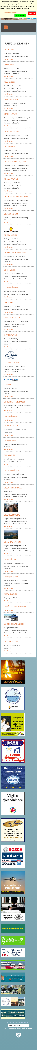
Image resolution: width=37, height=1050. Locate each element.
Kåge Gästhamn (9, 49)
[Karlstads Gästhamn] (18, 229)
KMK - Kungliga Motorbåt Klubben (14, 402)
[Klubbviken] (18, 380)
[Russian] (25, 1022)
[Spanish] (28, 1022)
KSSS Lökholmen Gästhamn (12, 515)
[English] (11, 1022)
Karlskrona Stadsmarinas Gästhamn (16, 196)
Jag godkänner (20, 15)
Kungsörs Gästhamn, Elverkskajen (15, 606)
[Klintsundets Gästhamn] (18, 355)
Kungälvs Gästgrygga (11, 577)
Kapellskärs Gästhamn (11, 99)
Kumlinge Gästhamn (10, 559)
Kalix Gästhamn (9, 65)
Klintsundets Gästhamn (11, 362)
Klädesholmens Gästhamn (12, 317)
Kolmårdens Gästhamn (11, 425)
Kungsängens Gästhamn (11, 594)
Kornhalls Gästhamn (10, 455)
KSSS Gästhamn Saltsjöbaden (13, 488)
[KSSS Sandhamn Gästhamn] (18, 534)
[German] (17, 1022)
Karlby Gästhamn (9, 146)
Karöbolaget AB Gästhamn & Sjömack (16, 252)
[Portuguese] (22, 1022)
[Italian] (20, 1022)
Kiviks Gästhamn (9, 302)
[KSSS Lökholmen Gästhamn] (18, 507)
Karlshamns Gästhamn (11, 179)
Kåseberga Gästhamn (10, 270)
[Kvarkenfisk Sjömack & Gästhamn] (18, 617)
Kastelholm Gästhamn (11, 287)
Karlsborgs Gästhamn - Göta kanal (15, 162)
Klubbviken (7, 384)
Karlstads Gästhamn (10, 235)
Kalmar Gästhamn (9, 82)
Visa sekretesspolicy (10, 12)
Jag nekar (32, 13)
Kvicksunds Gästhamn (11, 641)
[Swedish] (8, 1022)
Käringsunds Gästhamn (11, 131)
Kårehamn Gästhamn (10, 114)
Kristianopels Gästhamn (11, 470)
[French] (14, 1022)
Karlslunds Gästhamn (11, 214)
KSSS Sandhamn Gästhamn (12, 542)
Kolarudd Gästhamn (10, 416)
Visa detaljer (8, 59)
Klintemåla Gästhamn (10, 335)
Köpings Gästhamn (10, 441)
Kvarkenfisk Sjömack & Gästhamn (14, 624)
